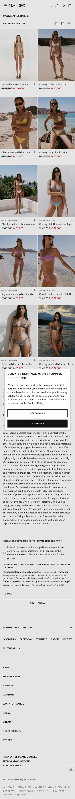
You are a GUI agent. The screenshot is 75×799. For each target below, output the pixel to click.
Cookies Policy (35, 403)
